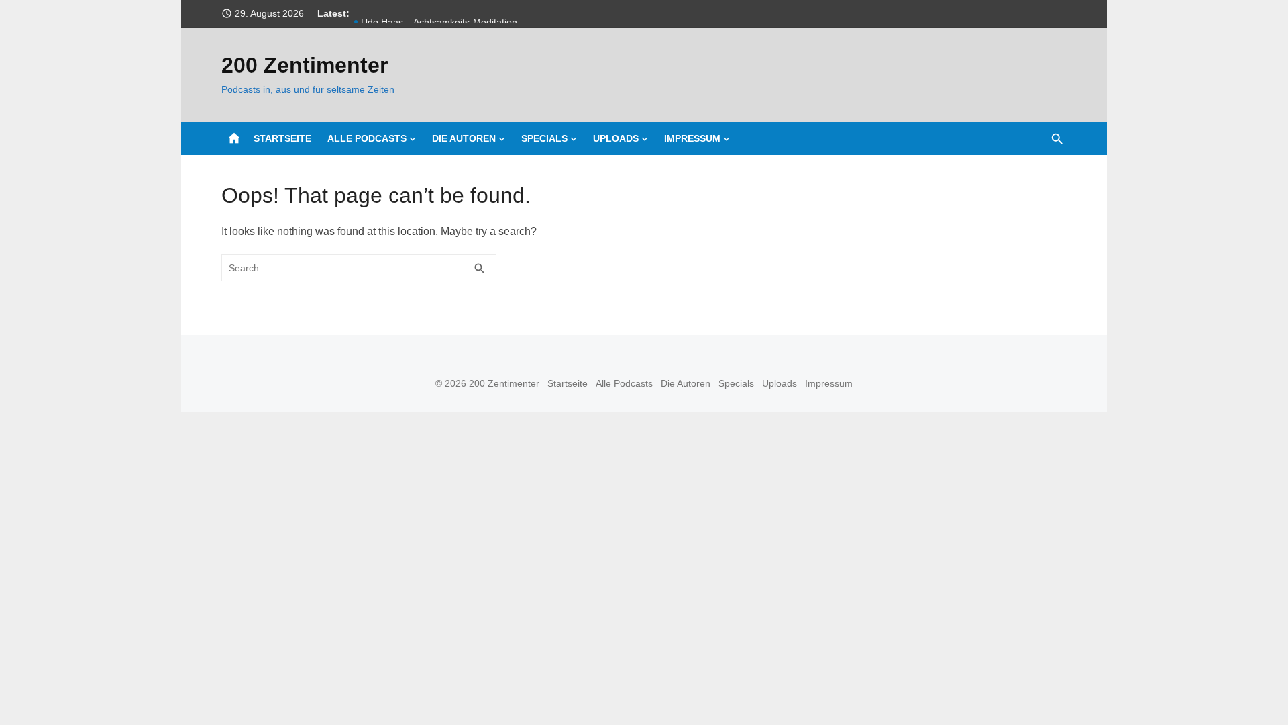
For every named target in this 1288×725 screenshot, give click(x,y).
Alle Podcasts (367, 138)
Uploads (616, 138)
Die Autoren (464, 138)
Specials (544, 138)
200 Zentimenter (304, 65)
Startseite (282, 138)
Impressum (692, 138)
